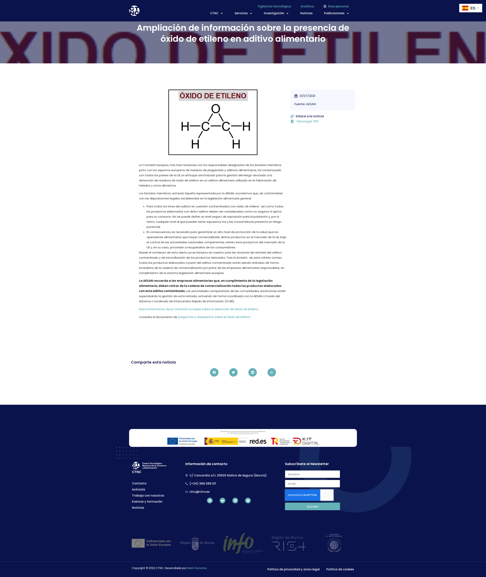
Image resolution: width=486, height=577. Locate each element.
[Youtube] (248, 500)
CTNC (214, 13)
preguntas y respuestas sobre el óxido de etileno (214, 317)
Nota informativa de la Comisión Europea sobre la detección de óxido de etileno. (199, 309)
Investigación (274, 13)
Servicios (241, 13)
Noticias (306, 13)
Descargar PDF (308, 121)
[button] (214, 372)
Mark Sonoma (196, 568)
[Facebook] (210, 500)
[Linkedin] (235, 500)
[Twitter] (222, 500)
